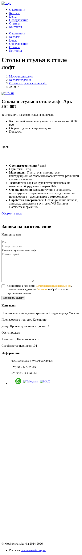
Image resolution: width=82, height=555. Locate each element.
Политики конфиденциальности (53, 285)
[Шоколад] (65, 142)
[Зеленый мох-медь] (42, 154)
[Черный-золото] (12, 154)
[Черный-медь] (19, 154)
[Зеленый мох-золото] (27, 154)
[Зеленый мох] (58, 142)
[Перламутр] (21, 142)
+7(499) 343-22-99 (23, 367)
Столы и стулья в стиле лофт (28, 83)
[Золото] (5, 154)
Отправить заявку (13, 297)
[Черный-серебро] (49, 154)
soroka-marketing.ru (33, 550)
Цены (13, 16)
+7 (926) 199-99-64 (24, 373)
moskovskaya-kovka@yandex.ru (32, 360)
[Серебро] (35, 142)
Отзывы (14, 23)
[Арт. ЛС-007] (41, 93)
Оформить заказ (12, 213)
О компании (17, 9)
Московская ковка (21, 76)
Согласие (42, 289)
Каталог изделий (20, 79)
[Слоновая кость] (28, 142)
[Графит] (43, 142)
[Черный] (50, 142)
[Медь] (73, 142)
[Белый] (13, 142)
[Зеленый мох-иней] (34, 154)
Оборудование (18, 20)
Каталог (14, 13)
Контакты (15, 27)
